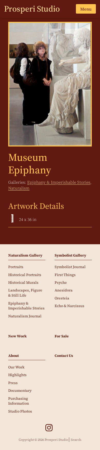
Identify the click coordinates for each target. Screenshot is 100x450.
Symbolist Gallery (70, 255)
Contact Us (64, 355)
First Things (65, 274)
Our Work (16, 367)
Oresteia (62, 298)
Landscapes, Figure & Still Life (25, 293)
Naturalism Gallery (25, 255)
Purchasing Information (18, 401)
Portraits (15, 266)
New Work (17, 336)
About (13, 355)
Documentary (20, 390)
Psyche (61, 282)
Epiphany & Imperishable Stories (58, 182)
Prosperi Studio (32, 8)
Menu (86, 9)
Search (76, 439)
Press (13, 382)
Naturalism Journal (25, 316)
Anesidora (64, 290)
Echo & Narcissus (69, 305)
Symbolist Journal (70, 266)
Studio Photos (20, 411)
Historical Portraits (24, 274)
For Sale (62, 336)
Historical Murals (23, 282)
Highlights (17, 374)
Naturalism (18, 188)
